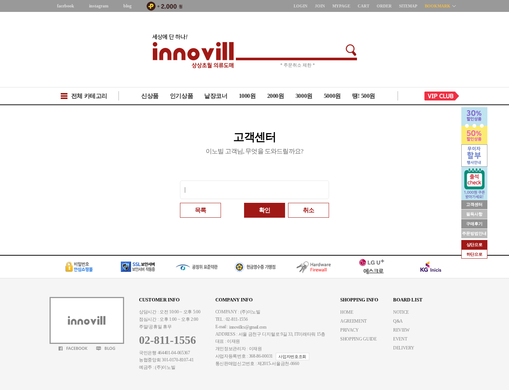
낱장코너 (215, 96)
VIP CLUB (441, 95)
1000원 (247, 96)
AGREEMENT (353, 321)
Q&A (398, 321)
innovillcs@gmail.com (247, 327)
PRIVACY (349, 330)
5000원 (332, 96)
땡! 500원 (363, 96)
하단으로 (475, 254)
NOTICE (401, 312)
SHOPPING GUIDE (358, 339)
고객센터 (474, 204)
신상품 (150, 96)
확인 (264, 210)
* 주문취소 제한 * (297, 65)
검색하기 (351, 50)
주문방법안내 (474, 233)
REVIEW (401, 330)
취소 (308, 210)
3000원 (304, 96)
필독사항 (474, 214)
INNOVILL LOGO (193, 51)
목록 (200, 210)
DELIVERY (403, 348)
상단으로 (475, 244)
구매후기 (474, 223)
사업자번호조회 (292, 356)
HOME (346, 312)
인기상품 (181, 96)
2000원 (275, 96)
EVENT (400, 339)
